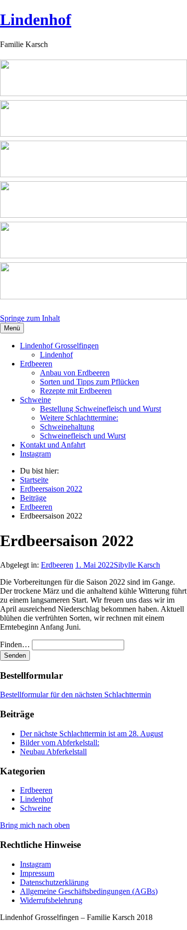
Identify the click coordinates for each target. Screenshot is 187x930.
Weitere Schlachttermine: (79, 417)
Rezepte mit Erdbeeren (76, 390)
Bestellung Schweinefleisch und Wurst (100, 408)
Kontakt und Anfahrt (52, 444)
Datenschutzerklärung (54, 882)
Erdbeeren (36, 363)
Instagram (35, 453)
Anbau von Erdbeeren (75, 372)
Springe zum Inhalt (30, 318)
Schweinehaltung (67, 426)
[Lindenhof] (93, 181)
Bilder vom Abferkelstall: (59, 742)
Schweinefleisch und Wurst (83, 435)
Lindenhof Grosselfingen (59, 345)
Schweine (35, 399)
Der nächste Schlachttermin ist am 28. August (91, 733)
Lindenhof (35, 20)
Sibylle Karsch (137, 565)
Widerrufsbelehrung (51, 900)
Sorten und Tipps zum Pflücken (89, 381)
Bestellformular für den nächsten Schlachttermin (75, 694)
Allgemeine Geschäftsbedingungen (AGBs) (89, 891)
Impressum (37, 873)
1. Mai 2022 (94, 565)
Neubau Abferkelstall (53, 751)
